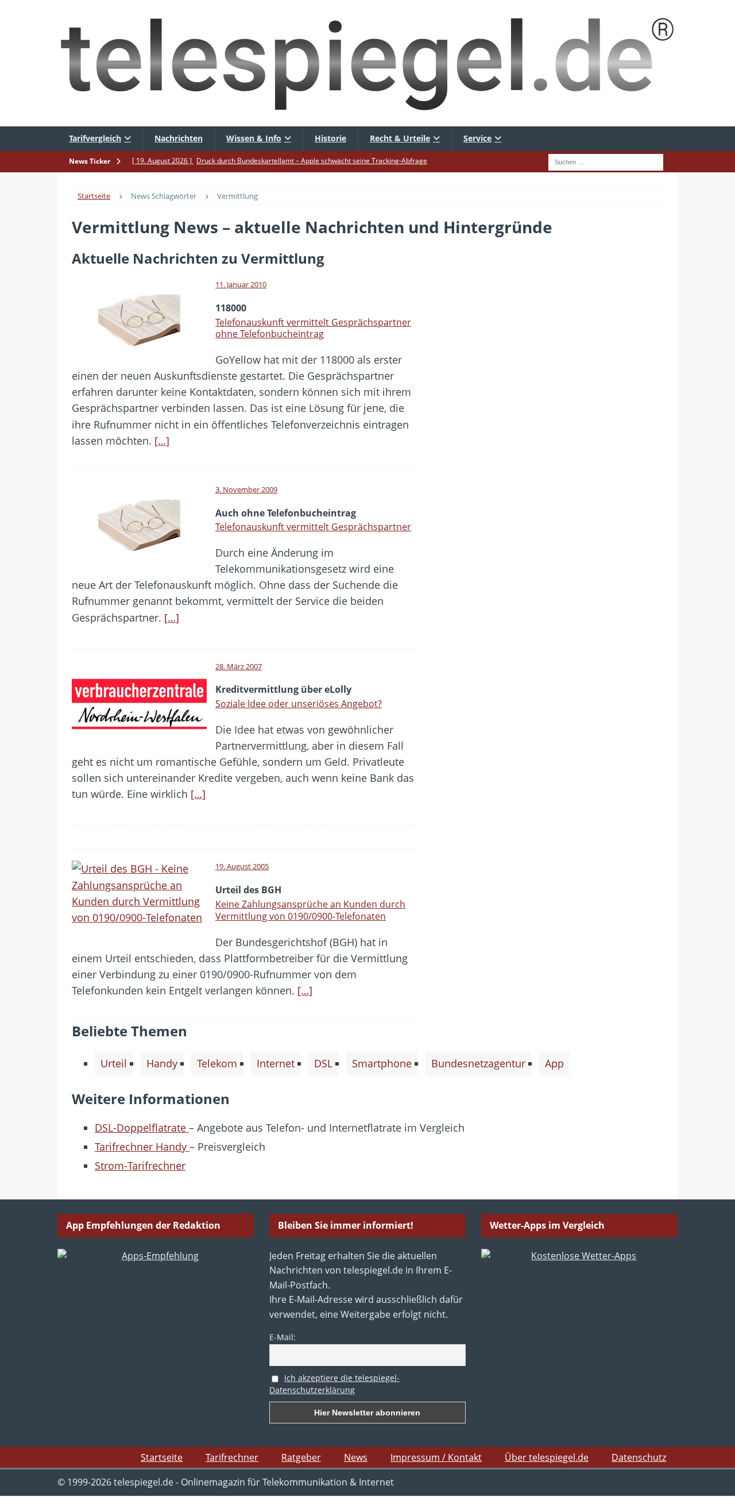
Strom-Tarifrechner (140, 1165)
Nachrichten (178, 138)
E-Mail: (282, 1337)
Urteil (113, 1063)
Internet (276, 1063)
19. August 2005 (242, 866)
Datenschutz (639, 1457)
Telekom (217, 1063)
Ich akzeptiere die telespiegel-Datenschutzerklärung (334, 1383)
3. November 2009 (246, 489)
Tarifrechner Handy (142, 1146)
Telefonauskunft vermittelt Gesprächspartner (313, 526)
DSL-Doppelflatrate (142, 1128)
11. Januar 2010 (240, 284)
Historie (330, 138)
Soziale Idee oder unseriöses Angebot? (298, 703)
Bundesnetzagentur (478, 1063)
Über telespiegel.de (547, 1457)
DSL (323, 1063)
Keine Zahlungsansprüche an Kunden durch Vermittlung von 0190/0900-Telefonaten (310, 910)
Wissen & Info (253, 138)
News (356, 1457)
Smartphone (382, 1063)
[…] (161, 440)
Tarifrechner (232, 1457)
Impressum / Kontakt (436, 1457)
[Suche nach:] (605, 161)
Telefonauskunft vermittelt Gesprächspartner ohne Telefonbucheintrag (313, 328)
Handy (161, 1063)
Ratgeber (301, 1457)
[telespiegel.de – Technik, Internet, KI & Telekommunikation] (367, 63)
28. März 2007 (238, 666)
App (554, 1063)
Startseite (162, 1457)
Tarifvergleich (95, 138)
